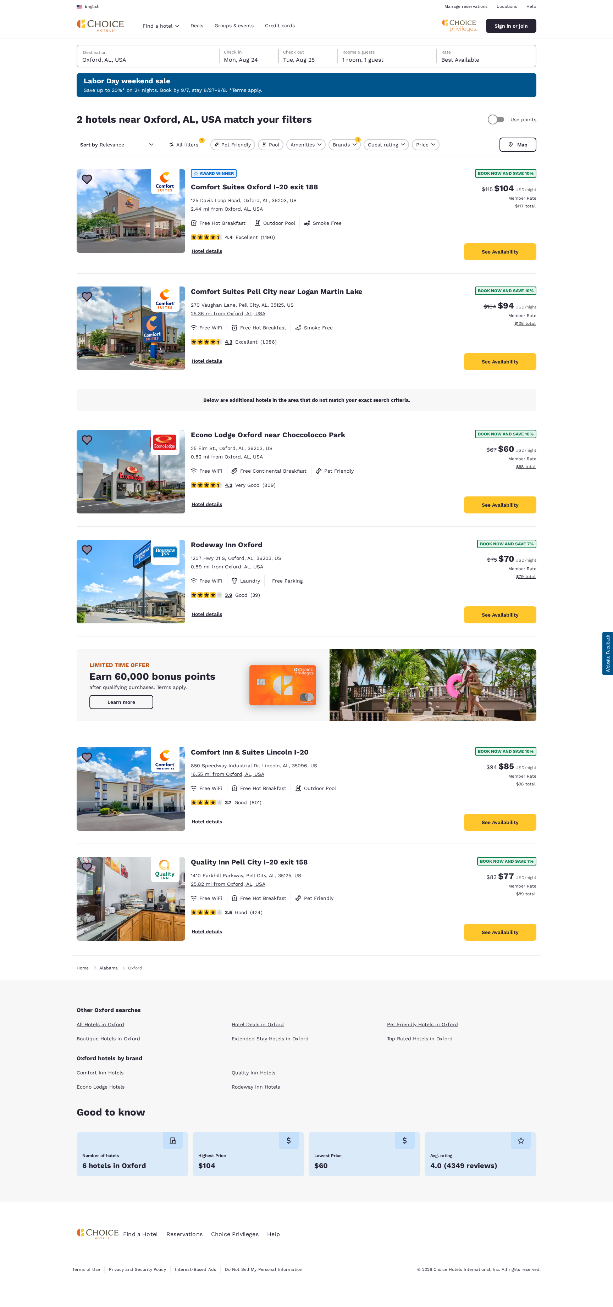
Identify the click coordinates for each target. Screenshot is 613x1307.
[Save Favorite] (87, 179)
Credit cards (280, 25)
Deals (196, 25)
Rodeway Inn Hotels (256, 1087)
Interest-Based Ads (195, 1269)
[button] (607, 653)
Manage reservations (465, 6)
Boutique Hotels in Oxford (108, 1038)
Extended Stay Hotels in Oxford (270, 1038)
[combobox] (161, 25)
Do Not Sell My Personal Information (263, 1269)
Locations (507, 6)
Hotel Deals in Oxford (258, 1024)
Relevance (102, 145)
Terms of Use (86, 1269)
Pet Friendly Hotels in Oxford (422, 1024)
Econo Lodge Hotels (101, 1087)
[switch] (497, 119)
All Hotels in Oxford (100, 1024)
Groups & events (234, 25)
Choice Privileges (235, 1234)
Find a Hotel (140, 1234)
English (92, 6)
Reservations (184, 1234)
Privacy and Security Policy (137, 1269)
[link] (121, 702)
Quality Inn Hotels (253, 1072)
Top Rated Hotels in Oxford (420, 1038)
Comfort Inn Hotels (100, 1072)
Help (531, 6)
